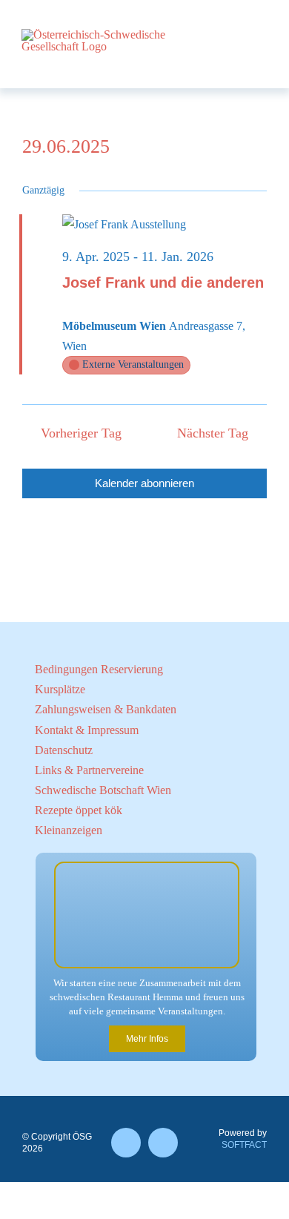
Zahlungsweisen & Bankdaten (105, 709)
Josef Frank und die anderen (163, 282)
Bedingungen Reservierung (99, 669)
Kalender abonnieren (144, 483)
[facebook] (126, 1142)
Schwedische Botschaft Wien (103, 790)
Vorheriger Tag (81, 433)
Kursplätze (60, 689)
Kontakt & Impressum (87, 730)
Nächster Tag (212, 433)
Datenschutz (64, 750)
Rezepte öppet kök (78, 810)
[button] (122, 165)
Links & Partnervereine (89, 770)
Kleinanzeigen (68, 830)
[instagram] (163, 1142)
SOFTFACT (244, 1145)
